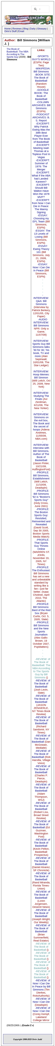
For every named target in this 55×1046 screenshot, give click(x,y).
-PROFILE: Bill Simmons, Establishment (41, 475)
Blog (25, 28)
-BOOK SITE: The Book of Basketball (42, 77)
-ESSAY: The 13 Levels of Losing (42, 233)
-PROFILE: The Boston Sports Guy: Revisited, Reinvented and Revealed (41, 517)
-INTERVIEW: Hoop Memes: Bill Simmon (41, 373)
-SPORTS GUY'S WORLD (41, 58)
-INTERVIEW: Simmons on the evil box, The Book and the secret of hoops (41, 420)
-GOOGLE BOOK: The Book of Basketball (41, 94)
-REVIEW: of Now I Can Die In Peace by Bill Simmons (41, 985)
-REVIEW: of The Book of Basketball (42, 683)
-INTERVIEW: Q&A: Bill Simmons (41, 299)
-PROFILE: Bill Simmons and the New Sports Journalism (41, 628)
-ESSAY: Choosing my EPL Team (41, 218)
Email (21, 31)
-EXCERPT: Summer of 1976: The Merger (42, 165)
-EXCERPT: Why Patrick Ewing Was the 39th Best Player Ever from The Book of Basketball (41, 132)
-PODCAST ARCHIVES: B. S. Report (41, 117)
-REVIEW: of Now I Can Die (41, 1000)
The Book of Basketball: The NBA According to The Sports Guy (17, 53)
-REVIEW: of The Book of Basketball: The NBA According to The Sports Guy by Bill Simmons (41, 668)
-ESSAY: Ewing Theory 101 (41, 249)
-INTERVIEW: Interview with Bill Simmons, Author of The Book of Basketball (41, 451)
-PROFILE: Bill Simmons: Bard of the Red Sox (41, 609)
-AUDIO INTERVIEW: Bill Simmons (41, 322)
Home (7, 28)
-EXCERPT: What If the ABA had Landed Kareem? (41, 177)
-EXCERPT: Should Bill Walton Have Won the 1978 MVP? (41, 190)
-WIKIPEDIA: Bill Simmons (42, 70)
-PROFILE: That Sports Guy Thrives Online (41, 544)
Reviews (17, 28)
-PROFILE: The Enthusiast (41, 569)
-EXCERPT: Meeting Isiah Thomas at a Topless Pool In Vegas (41, 151)
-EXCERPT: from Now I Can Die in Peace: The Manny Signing (41, 206)
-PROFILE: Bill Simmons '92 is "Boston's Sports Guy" (41, 495)
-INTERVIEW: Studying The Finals (41, 394)
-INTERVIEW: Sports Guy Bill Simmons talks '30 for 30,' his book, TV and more (41, 347)
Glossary (41, 28)
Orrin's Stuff (10, 31)
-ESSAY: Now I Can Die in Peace (41, 267)
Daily (32, 28)
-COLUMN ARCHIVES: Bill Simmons (41, 105)
